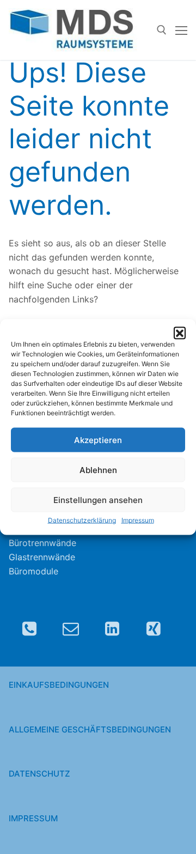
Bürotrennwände (42, 542)
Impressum (137, 520)
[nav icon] (181, 30)
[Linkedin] (112, 628)
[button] (179, 332)
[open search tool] (162, 30)
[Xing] (153, 628)
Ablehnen (98, 470)
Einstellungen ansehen (98, 500)
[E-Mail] (70, 628)
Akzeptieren (98, 440)
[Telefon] (29, 628)
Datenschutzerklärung (82, 520)
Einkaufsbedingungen (59, 685)
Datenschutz (39, 773)
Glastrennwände (42, 557)
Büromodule (33, 571)
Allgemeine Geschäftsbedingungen (90, 729)
